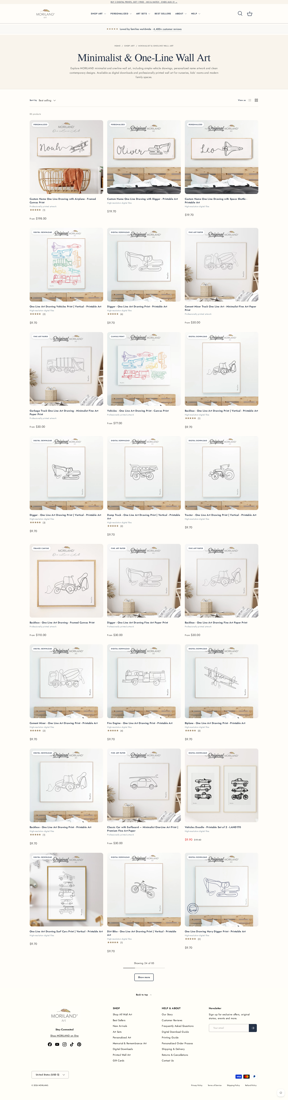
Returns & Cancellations (175, 1055)
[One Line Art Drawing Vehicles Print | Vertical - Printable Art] (66, 265)
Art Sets (117, 1032)
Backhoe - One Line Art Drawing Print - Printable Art (60, 827)
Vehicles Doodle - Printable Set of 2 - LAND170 (213, 827)
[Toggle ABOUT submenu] (186, 14)
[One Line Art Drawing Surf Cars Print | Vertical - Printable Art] (66, 889)
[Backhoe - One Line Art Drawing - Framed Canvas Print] (66, 581)
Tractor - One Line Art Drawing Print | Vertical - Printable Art (220, 515)
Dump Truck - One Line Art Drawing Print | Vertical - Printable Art (143, 516)
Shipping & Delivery (173, 1049)
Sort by (33, 100)
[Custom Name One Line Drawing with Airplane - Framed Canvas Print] (66, 157)
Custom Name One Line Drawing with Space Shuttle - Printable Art (216, 200)
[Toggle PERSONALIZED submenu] (131, 14)
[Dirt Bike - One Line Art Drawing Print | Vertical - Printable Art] (144, 889)
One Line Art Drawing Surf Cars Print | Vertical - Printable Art (66, 931)
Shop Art (129, 45)
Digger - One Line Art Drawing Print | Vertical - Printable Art (65, 515)
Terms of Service (215, 1085)
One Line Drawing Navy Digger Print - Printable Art (215, 931)
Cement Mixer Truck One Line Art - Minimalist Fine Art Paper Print (220, 308)
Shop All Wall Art (122, 1014)
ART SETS (141, 13)
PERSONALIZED (119, 13)
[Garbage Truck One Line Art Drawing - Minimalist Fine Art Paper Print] (66, 369)
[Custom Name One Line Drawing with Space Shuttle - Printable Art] (221, 157)
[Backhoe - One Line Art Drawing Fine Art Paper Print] (221, 581)
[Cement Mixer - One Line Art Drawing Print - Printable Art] (66, 681)
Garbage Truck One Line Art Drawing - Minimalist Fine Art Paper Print (64, 412)
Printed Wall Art (122, 1055)
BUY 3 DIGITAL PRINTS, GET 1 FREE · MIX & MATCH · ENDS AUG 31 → (144, 2)
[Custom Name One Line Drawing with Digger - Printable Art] (144, 157)
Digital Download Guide (175, 1032)
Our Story (167, 1014)
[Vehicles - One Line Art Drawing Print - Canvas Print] (144, 369)
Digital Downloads (123, 1049)
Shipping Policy (233, 1085)
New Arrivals (120, 1026)
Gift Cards (118, 1060)
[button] (249, 13)
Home (117, 45)
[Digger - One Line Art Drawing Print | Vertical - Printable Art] (66, 473)
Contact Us (168, 1060)
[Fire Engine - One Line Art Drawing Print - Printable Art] (144, 681)
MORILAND (43, 1085)
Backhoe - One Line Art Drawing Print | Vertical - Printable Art (221, 411)
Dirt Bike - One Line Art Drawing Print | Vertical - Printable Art (141, 933)
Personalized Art (122, 1037)
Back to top (142, 994)
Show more (144, 977)
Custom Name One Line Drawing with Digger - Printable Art (142, 199)
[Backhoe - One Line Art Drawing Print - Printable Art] (66, 785)
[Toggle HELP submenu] (199, 14)
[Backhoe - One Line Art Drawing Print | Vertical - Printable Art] (221, 369)
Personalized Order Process (177, 1043)
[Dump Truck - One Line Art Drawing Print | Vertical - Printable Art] (144, 473)
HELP (194, 13)
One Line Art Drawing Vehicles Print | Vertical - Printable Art (65, 306)
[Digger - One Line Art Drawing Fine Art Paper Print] (144, 581)
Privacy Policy (196, 1085)
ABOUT (179, 13)
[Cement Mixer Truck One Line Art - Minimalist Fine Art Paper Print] (221, 265)
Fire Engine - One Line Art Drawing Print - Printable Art (139, 723)
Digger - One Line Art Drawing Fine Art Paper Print (137, 622)
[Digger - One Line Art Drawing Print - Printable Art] (144, 265)
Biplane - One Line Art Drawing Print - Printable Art (215, 723)
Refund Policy (250, 1085)
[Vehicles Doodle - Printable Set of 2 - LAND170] (221, 785)
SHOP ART (97, 13)
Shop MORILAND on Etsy (64, 1036)
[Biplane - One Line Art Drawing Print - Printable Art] (221, 681)
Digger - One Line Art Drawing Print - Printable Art (137, 306)
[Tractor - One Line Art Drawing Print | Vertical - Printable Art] (221, 473)
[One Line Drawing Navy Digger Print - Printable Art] (221, 889)
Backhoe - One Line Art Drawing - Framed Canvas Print (62, 622)
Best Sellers (119, 1020)
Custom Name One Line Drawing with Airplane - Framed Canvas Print (63, 200)
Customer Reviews (172, 1020)
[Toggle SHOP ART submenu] (105, 14)
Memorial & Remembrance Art (130, 1043)
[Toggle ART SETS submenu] (149, 14)
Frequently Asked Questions (178, 1026)
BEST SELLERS (163, 13)
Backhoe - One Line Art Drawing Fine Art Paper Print (216, 622)
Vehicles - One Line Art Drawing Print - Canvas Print (137, 411)
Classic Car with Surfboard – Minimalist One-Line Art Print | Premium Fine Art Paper (142, 829)
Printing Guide (170, 1037)
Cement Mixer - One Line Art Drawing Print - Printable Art (64, 723)
